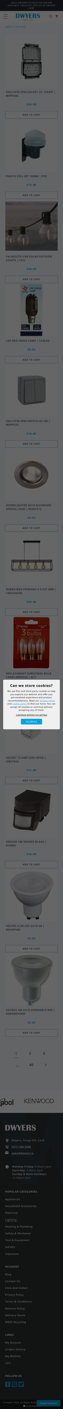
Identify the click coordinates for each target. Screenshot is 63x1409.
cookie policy (19, 703)
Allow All (31, 721)
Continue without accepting (31, 715)
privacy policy (47, 700)
